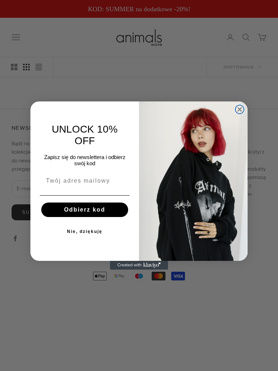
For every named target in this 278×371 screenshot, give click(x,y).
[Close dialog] (239, 109)
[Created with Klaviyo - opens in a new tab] (139, 265)
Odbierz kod (84, 210)
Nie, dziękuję (84, 231)
